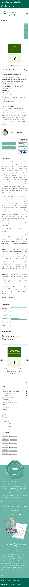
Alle (3, 388)
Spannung (4, 434)
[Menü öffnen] (27, 13)
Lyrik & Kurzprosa (7, 395)
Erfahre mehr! (5, 502)
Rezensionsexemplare (9, 429)
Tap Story (6, 421)
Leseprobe (8, 143)
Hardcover (6, 418)
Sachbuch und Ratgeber (9, 397)
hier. (2, 572)
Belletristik (5, 389)
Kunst (4, 406)
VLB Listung (7, 426)
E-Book (5, 416)
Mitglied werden (26, 31)
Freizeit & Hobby (8, 401)
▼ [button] (26, 389)
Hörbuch (6, 420)
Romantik (4, 442)
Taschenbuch (7, 423)
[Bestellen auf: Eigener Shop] (22, 147)
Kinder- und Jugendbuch (9, 393)
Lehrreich (4, 445)
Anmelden (4, 20)
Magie (3, 438)
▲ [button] (26, 397)
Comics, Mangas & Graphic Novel (12, 391)
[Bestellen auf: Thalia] (22, 151)
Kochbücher (6, 404)
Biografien (6, 399)
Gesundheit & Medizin (10, 402)
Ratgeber (6, 407)
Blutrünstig (5, 449)
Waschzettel (8, 148)
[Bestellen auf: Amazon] (22, 139)
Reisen (5, 409)
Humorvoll (5, 453)
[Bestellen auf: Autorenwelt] (22, 143)
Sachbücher (6, 411)
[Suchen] (21, 31)
